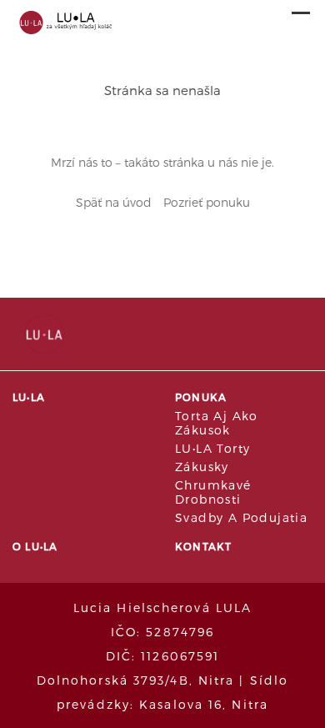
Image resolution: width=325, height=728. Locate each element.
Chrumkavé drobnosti (213, 492)
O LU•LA (35, 546)
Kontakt (203, 546)
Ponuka (201, 397)
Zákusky (202, 466)
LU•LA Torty (212, 448)
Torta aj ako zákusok (216, 423)
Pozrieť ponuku (206, 202)
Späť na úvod (114, 202)
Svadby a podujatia (241, 517)
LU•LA (28, 397)
